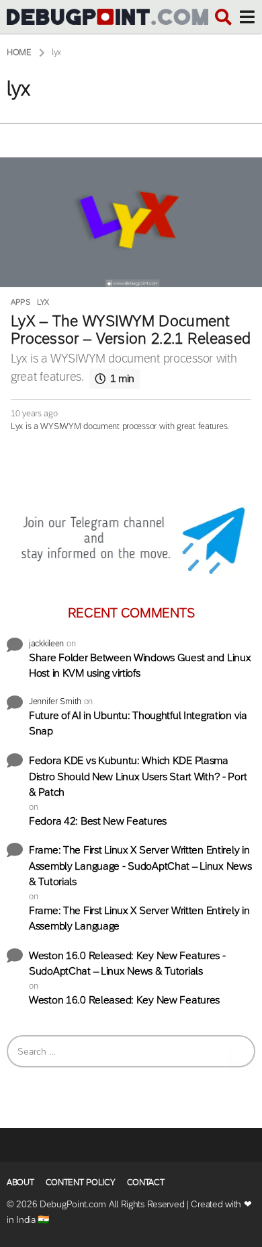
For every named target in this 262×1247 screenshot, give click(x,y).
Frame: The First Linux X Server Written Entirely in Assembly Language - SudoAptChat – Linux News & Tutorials (140, 865)
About (20, 1182)
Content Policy (81, 1182)
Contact (146, 1182)
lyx (43, 302)
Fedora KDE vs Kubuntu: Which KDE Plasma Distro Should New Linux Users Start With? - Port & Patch (138, 776)
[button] (223, 16)
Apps (20, 302)
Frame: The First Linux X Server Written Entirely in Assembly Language (139, 918)
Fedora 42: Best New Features (98, 821)
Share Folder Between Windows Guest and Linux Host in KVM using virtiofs (140, 665)
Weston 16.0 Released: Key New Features (124, 1000)
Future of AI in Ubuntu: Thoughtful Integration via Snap (138, 723)
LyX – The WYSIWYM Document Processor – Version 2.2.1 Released (131, 329)
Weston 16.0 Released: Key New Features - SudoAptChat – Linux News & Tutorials (127, 963)
